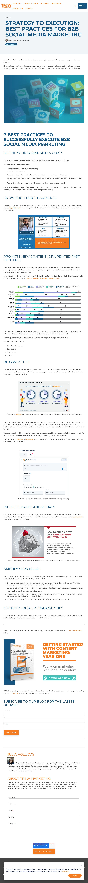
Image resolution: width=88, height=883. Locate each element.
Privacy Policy (65, 871)
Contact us (14, 693)
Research (56, 3)
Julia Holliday (12, 40)
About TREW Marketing (29, 779)
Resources (17, 8)
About (28, 8)
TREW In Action (30, 3)
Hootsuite (29, 439)
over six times (77, 517)
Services (16, 3)
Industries (44, 3)
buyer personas (14, 208)
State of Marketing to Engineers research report (43, 278)
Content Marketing (11, 44)
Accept (75, 875)
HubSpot (18, 414)
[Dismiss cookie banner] (81, 866)
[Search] (74, 6)
